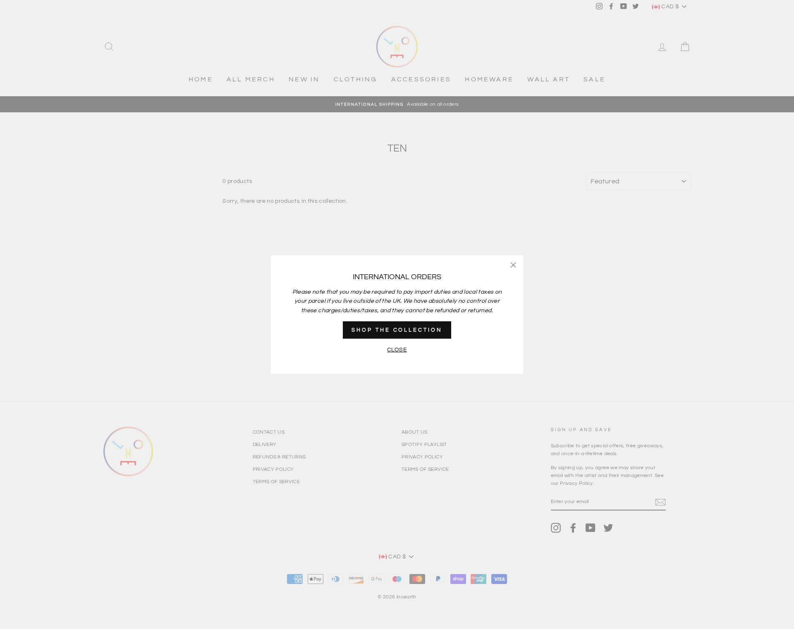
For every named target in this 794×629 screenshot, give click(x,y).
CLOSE (397, 350)
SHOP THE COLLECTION (397, 330)
